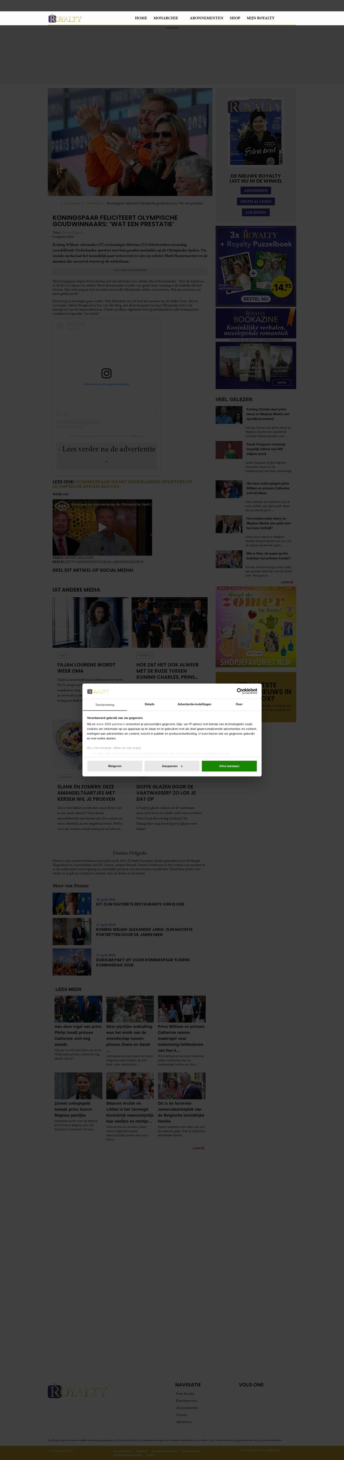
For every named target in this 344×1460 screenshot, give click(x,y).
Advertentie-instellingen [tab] (194, 704)
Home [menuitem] (141, 18)
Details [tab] (149, 704)
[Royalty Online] (88, 18)
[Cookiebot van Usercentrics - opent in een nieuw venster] (239, 691)
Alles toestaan (229, 766)
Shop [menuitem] (235, 18)
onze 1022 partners (110, 724)
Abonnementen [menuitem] (206, 18)
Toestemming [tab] (104, 704)
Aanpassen (170, 766)
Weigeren (114, 766)
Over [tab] (239, 704)
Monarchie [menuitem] (165, 18)
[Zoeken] (293, 18)
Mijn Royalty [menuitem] (261, 18)
